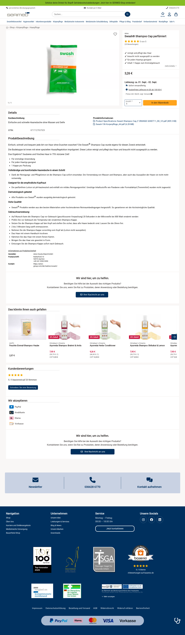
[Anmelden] (169, 14)
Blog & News (56, 525)
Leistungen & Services (60, 521)
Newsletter (35, 486)
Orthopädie (113, 22)
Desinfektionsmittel (14, 22)
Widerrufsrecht (107, 608)
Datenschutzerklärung (55, 608)
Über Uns (10, 521)
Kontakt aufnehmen (149, 486)
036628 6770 (174, 8)
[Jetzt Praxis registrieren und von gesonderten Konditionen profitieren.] (177, 620)
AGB (95, 608)
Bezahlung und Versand (79, 608)
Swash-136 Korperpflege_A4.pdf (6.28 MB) (115, 124)
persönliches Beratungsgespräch (22, 8)
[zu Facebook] (151, 519)
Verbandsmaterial (150, 22)
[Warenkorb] (176, 14)
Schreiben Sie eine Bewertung (23, 387)
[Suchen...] (127, 14)
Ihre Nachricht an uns (94, 294)
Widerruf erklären (125, 608)
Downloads (55, 533)
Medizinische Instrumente (74, 22)
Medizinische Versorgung (16, 529)
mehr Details (170, 66)
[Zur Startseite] (18, 14)
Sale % (172, 22)
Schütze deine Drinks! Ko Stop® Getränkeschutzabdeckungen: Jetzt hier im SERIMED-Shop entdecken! (90, 3)
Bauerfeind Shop (13, 533)
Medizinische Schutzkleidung (97, 22)
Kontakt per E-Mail (93, 8)
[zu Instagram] (143, 519)
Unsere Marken (57, 529)
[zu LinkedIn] (159, 519)
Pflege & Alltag (125, 22)
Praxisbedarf (137, 22)
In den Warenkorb (160, 103)
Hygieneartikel (28, 22)
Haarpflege (35, 27)
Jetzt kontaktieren (115, 528)
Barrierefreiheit (143, 608)
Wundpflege (163, 22)
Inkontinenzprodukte (43, 22)
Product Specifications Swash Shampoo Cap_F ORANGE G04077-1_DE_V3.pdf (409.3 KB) (136, 121)
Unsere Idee (56, 518)
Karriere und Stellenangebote (18, 525)
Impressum (37, 608)
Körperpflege (58, 22)
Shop (12, 27)
